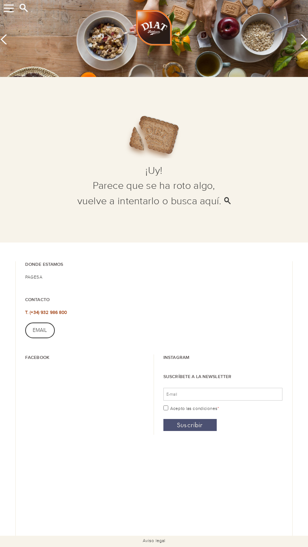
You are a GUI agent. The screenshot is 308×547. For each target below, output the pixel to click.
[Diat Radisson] (154, 29)
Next (301, 39)
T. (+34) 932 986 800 (46, 312)
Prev (6, 39)
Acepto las (194, 408)
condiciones (205, 408)
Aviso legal (154, 540)
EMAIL (40, 330)
